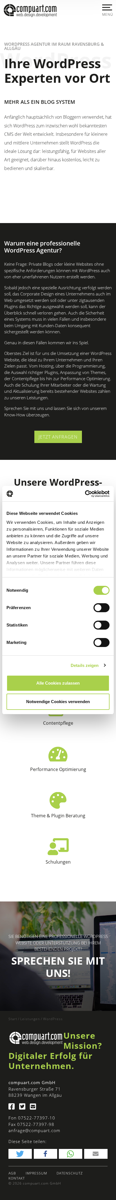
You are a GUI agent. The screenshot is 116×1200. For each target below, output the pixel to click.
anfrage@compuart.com (34, 1130)
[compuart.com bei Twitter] (23, 1107)
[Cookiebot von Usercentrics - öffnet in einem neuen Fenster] (85, 493)
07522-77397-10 (36, 1118)
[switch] (101, 607)
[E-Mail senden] (34, 1107)
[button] (20, 1154)
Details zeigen (85, 665)
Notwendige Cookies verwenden (58, 701)
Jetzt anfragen (58, 437)
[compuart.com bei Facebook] (13, 1107)
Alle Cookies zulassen (58, 683)
